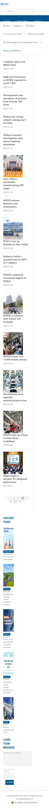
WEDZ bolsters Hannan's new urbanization (11, 203)
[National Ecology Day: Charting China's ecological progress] (8, 575)
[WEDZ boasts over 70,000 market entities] (13, 343)
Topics (25, 28)
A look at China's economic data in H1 (8, 727)
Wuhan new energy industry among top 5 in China (14, 119)
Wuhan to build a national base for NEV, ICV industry (15, 259)
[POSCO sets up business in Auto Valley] (13, 228)
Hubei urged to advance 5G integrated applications (15, 478)
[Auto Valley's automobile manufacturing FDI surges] (13, 166)
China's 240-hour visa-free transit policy (8, 556)
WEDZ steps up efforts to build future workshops (15, 438)
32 (20, 501)
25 (18, 498)
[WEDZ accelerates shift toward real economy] (13, 302)
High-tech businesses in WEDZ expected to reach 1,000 (14, 80)
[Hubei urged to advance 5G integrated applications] (13, 463)
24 (14, 498)
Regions (8, 34)
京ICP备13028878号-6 (24, 799)
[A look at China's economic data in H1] (8, 708)
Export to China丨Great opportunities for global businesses (8, 642)
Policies (22, 21)
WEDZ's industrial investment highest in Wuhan (14, 277)
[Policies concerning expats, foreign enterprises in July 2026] (8, 663)
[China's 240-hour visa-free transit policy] (8, 538)
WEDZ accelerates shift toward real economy (13, 318)
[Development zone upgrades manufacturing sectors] (13, 381)
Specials (8, 28)
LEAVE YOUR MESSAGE (9, 743)
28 (11, 501)
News (37, 21)
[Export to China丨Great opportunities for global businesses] (8, 620)
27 (27, 498)
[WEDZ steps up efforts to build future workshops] (13, 422)
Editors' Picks (8, 520)
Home (6, 21)
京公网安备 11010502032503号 (26, 803)
